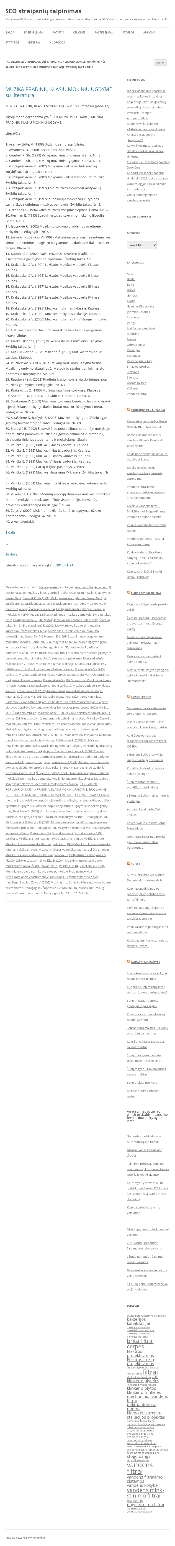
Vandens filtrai (137, 394)
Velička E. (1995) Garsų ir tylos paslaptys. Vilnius (51, 839)
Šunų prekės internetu (142, 1082)
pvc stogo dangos (137, 1436)
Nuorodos (57, 42)
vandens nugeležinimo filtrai (145, 1502)
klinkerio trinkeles (144, 1392)
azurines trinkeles (155, 1315)
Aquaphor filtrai (137, 118)
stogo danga (139, 1456)
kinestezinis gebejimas (67, 658)
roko (55, 767)
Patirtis (58, 32)
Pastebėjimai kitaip (139, 361)
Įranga (131, 323)
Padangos (133, 350)
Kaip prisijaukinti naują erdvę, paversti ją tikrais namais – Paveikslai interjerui (147, 107)
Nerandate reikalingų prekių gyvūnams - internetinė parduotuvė (146, 842)
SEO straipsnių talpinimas (43, 11)
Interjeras (133, 317)
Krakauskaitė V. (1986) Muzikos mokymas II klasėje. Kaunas (45, 664)
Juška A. (93, 647)
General (34, 42)
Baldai (10, 32)
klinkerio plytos (141, 1388)
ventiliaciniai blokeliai (139, 1511)
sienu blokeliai (135, 1446)
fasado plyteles (136, 1367)
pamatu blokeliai (137, 1424)
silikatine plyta (152, 1446)
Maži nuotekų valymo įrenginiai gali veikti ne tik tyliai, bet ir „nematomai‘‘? (148, 675)
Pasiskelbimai (34, 32)
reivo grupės (34, 762)
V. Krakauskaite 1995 (88, 833)
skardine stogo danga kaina (143, 1452)
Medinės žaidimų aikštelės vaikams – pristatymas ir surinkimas (144, 642)
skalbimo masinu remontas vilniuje (147, 1449)
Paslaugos (134, 355)
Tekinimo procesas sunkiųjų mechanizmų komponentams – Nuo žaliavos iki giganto (148, 1169)
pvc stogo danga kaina (140, 1433)
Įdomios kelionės (138, 312)
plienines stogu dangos (140, 1427)
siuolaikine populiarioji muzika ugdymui (59, 806)
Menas (131, 339)
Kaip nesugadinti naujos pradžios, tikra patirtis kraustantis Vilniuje (146, 893)
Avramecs (101, 587)
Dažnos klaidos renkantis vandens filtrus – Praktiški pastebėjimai (144, 440)
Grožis (131, 301)
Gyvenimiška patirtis (140, 306)
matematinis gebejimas (59, 718)
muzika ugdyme (16, 740)
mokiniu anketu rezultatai (22, 724)
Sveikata (132, 377)
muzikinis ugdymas (41, 740)
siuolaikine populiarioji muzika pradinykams (52, 800)
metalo (80, 718)
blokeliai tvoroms (137, 1336)
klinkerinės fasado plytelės (142, 1377)
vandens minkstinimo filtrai (145, 1492)
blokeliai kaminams (138, 1327)
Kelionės (79, 32)
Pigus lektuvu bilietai (146, 593)
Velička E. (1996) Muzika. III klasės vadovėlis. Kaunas (51, 849)
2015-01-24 (64, 565)
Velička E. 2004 (68, 866)
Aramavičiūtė (84, 587)
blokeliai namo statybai (140, 1330)
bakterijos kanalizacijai (138, 1321)
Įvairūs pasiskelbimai (141, 328)
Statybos (12, 42)
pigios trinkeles (156, 1424)
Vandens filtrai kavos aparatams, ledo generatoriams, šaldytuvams (146, 492)
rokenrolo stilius (40, 767)
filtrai (150, 1372)
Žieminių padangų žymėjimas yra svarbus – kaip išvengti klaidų (146, 623)
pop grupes (30, 757)
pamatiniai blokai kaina (140, 1421)
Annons (149, 32)
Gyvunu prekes (141, 697)
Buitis (130, 284)
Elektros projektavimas (140, 1353)
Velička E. (11, 839)
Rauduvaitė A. (14, 762)
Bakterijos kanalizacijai (148, 410)
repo (47, 762)
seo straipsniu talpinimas (142, 1443)
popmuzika (47, 757)
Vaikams (132, 388)
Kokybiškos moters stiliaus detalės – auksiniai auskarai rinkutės (145, 151)
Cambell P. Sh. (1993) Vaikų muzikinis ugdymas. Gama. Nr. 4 (62, 598)
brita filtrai (140, 1340)
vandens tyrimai (136, 1508)
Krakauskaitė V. (93, 658)
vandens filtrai (140, 1468)
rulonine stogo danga (139, 1440)
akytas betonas (136, 1315)
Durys (131, 290)
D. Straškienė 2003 (33, 604)
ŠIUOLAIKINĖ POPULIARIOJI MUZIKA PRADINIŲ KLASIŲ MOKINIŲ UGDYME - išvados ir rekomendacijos (57, 794)
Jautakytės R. (78, 647)
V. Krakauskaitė (62, 833)
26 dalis (11, 554)
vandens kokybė (142, 1485)
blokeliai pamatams (138, 1333)
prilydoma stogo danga (140, 1430)
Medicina (133, 334)
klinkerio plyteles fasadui (142, 1384)
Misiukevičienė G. (98, 718)
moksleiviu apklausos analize (61, 724)
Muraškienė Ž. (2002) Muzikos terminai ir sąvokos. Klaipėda (71, 735)
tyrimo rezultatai (73, 828)
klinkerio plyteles (143, 1380)
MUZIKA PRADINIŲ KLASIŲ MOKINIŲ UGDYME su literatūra (58, 92)
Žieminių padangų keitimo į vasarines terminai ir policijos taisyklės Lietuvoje (146, 913)
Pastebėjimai (104, 32)
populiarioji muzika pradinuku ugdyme (82, 757)
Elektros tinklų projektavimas (140, 1361)
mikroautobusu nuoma (141, 1406)
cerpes (135, 1346)
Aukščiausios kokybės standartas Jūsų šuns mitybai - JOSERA (147, 740)
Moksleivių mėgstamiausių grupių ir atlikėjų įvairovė (40, 729)
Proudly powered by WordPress (25, 1538)
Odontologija (136, 345)
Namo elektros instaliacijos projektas (146, 1415)
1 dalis (10, 532)
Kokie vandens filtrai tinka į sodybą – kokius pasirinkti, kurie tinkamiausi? (145, 557)
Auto (130, 273)
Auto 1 (135, 863)
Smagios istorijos (138, 366)
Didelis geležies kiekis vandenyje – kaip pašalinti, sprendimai (144, 473)
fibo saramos (134, 1373)
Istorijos (128, 32)
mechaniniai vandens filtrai (147, 1398)
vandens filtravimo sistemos (145, 1479)
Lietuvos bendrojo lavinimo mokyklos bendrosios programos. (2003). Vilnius (56, 707)
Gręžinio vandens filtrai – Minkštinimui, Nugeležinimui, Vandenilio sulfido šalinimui (146, 511)
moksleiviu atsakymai (96, 724)
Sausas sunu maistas (145, 962)
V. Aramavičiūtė (40, 833)
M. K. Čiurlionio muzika (20, 713)
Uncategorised (49, 587)
